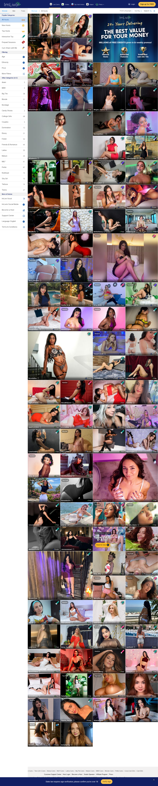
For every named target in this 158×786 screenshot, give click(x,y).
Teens (4, 190)
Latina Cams (70, 771)
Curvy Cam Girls (130, 771)
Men (13, 11)
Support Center (8, 216)
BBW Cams (99, 771)
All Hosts (5, 20)
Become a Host (8, 210)
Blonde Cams (109, 771)
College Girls (7, 116)
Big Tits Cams (80, 771)
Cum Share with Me (9, 48)
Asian (4, 82)
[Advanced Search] (155, 11)
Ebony (4, 133)
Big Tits (5, 94)
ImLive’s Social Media (10, 204)
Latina (4, 150)
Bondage (5, 105)
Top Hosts (6, 31)
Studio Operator (89, 774)
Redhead (5, 173)
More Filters (6, 74)
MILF (3, 162)
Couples (5, 122)
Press (111, 774)
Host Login (66, 774)
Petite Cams (119, 771)
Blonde (4, 99)
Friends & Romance (9, 145)
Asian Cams (29, 771)
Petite (4, 167)
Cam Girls (140, 771)
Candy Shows (7, 111)
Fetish (4, 139)
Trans (23, 11)
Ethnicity (5, 62)
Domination (6, 128)
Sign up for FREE (147, 4)
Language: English (9, 221)
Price (4, 68)
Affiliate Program (101, 774)
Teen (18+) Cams (39, 771)
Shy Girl (5, 179)
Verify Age (106, 781)
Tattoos (5, 184)
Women (4, 11)
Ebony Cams (51, 771)
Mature (4, 156)
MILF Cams (60, 771)
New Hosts (6, 25)
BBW (3, 88)
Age (3, 57)
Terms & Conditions (9, 227)
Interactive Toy (7, 37)
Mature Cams (90, 771)
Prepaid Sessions (9, 42)
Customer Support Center (52, 774)
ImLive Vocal (7, 199)
